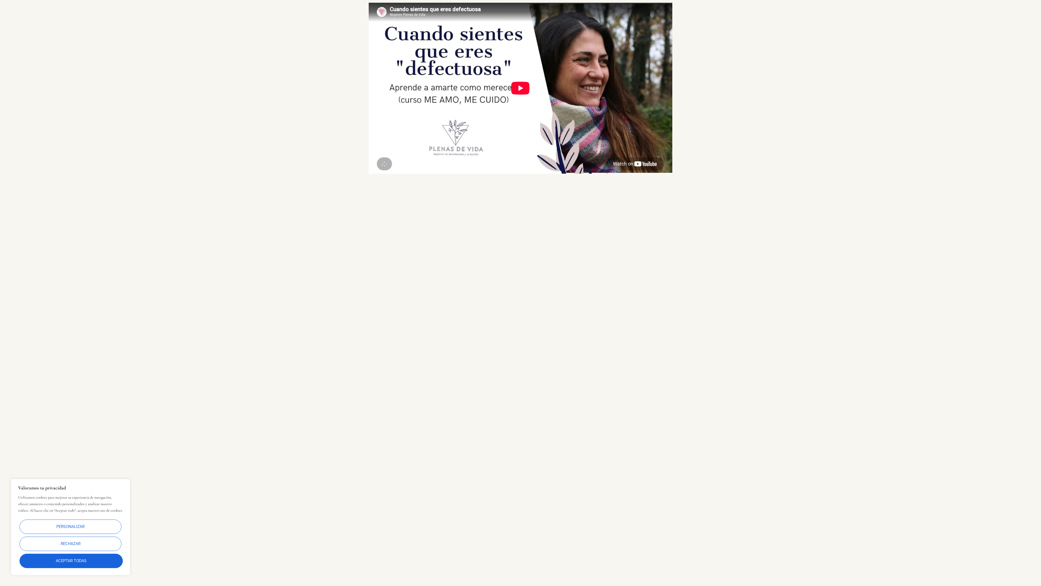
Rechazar (71, 544)
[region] (70, 527)
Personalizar (70, 526)
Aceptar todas (71, 561)
